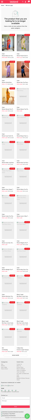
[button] (22, 1)
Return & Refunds (21, 368)
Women (3, 365)
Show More (15, 355)
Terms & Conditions (21, 370)
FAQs (18, 376)
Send (15, 406)
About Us (19, 365)
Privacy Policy (20, 367)
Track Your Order (21, 372)
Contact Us (19, 364)
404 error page (9, 5)
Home (2, 5)
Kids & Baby (4, 367)
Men (2, 364)
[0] (28, 1)
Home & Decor (4, 368)
